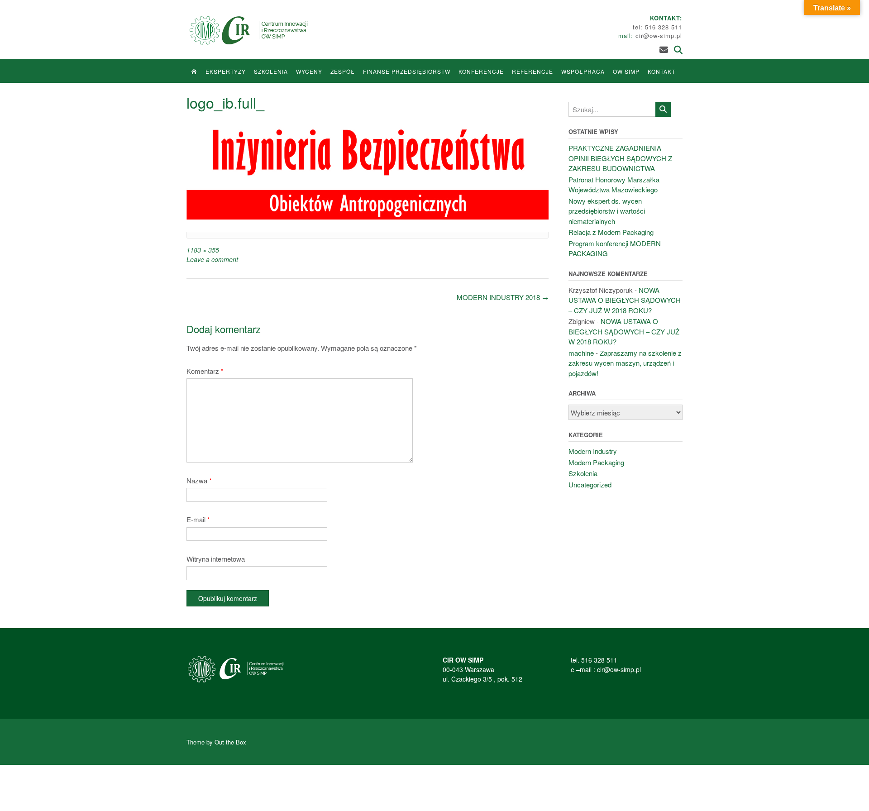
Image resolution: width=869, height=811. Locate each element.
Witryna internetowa (215, 558)
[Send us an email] (663, 49)
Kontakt (661, 71)
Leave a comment (212, 259)
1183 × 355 (202, 249)
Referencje (532, 71)
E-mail (198, 519)
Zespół (342, 71)
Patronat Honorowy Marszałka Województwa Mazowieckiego (613, 185)
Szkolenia (271, 71)
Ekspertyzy (225, 71)
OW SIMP (626, 71)
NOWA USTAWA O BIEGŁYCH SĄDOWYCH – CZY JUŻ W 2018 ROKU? (624, 300)
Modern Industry (592, 451)
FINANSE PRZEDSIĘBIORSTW (406, 71)
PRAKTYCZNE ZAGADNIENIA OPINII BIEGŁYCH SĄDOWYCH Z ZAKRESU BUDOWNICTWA (620, 158)
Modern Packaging (596, 462)
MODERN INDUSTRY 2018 (503, 297)
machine (581, 353)
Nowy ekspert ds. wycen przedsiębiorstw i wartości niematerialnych (606, 211)
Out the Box (230, 742)
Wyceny (309, 71)
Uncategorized (589, 484)
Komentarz (205, 371)
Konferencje (481, 71)
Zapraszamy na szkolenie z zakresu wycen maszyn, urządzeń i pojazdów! (625, 363)
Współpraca (583, 71)
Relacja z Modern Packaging (611, 232)
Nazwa (199, 480)
